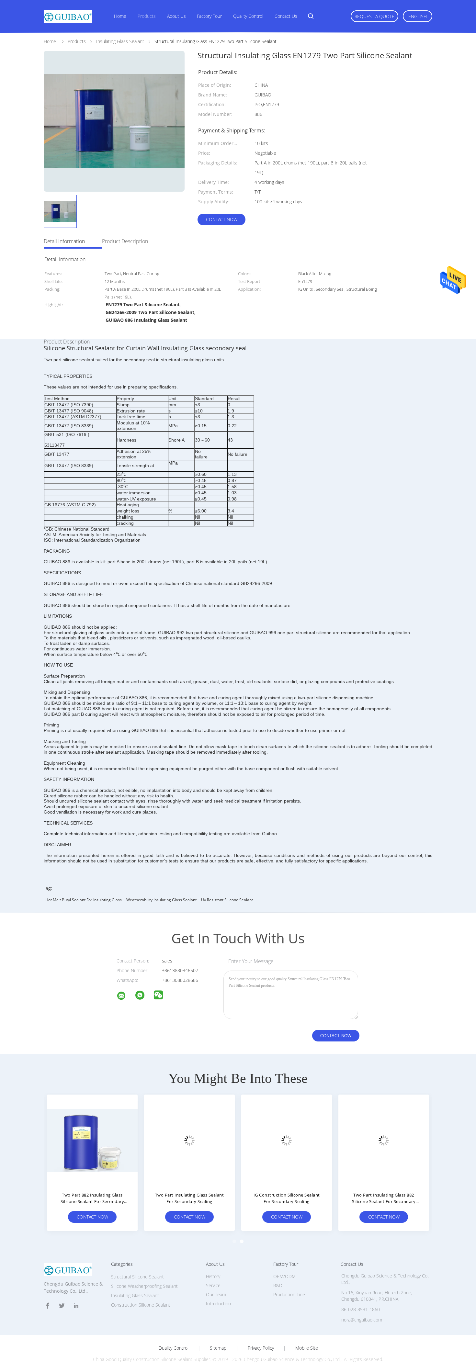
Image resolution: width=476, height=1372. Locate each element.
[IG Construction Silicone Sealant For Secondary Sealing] (286, 1140)
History (213, 1276)
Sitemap (218, 1348)
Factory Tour (209, 16)
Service (213, 1285)
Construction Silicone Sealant (140, 1305)
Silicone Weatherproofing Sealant (144, 1286)
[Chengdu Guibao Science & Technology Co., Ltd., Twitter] (62, 1305)
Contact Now (221, 219)
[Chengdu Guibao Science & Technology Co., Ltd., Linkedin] (76, 1305)
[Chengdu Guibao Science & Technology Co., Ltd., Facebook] (47, 1305)
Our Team (216, 1294)
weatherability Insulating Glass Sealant (161, 900)
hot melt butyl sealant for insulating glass (83, 900)
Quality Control (248, 16)
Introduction (218, 1303)
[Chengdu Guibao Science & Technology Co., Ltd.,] (125, 997)
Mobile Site (306, 1348)
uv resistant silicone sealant (227, 900)
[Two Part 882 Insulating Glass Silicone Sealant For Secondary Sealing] (92, 1140)
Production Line (289, 1294)
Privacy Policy (261, 1348)
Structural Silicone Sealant (137, 1277)
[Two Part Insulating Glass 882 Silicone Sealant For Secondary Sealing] (383, 1140)
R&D (277, 1285)
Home (120, 16)
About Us (176, 16)
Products (147, 16)
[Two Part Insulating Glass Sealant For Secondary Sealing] (189, 1140)
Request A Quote (374, 16)
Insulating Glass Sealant (135, 1295)
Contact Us (286, 16)
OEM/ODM (284, 1276)
